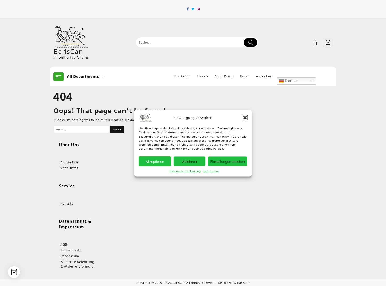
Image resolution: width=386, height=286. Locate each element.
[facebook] (187, 9)
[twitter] (193, 9)
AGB (63, 244)
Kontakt (66, 203)
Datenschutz (70, 250)
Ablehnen (189, 161)
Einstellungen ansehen (227, 161)
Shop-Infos (69, 168)
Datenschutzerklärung (185, 171)
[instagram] (198, 9)
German (291, 81)
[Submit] (250, 42)
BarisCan (68, 51)
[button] (245, 117)
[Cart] (328, 42)
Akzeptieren (155, 161)
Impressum (211, 171)
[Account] (317, 42)
